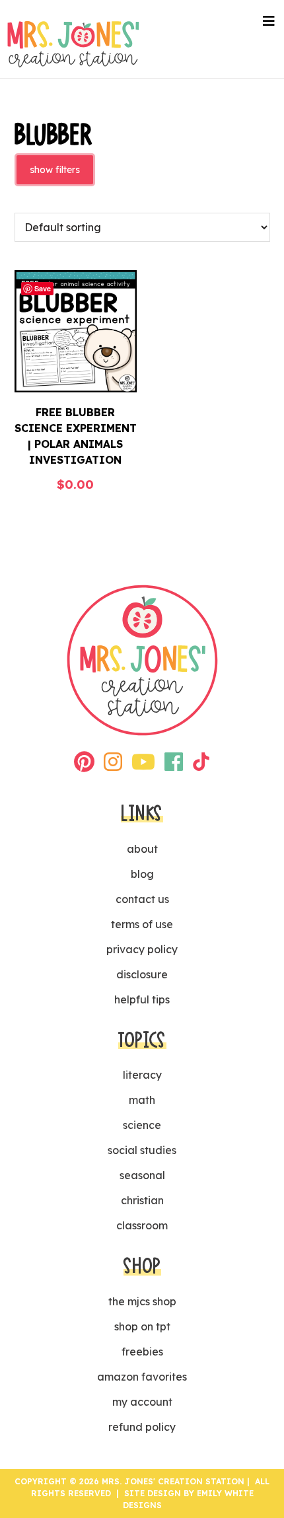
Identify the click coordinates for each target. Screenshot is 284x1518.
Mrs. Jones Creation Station (73, 44)
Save (42, 288)
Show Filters (55, 170)
